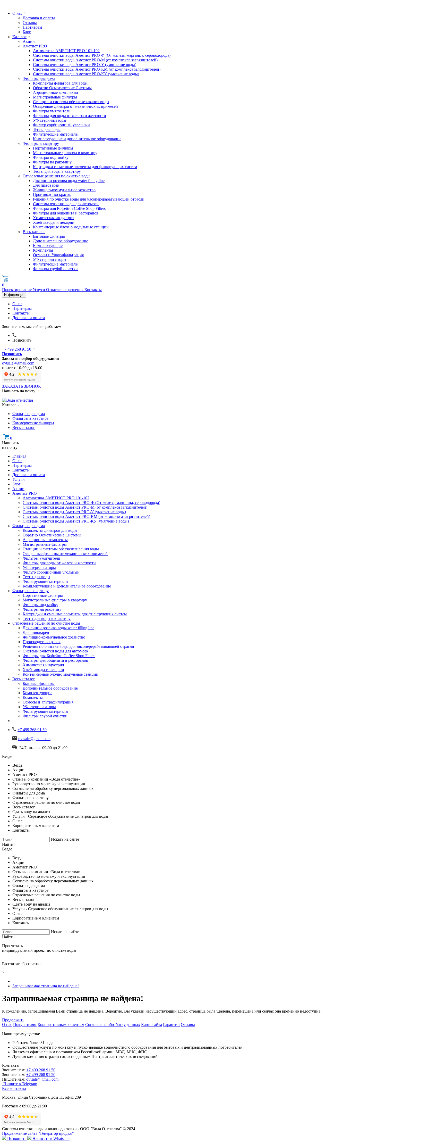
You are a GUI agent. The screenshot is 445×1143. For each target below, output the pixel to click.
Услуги (39, 289)
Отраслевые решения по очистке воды (56, 176)
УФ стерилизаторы (49, 120)
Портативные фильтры (53, 148)
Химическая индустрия (53, 218)
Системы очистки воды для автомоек (66, 204)
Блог (27, 32)
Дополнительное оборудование (60, 241)
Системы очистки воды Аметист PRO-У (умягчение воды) (84, 64)
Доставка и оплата (39, 18)
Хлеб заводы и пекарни (53, 222)
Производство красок (52, 194)
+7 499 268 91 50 (16, 349)
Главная (19, 456)
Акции (29, 41)
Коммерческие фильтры (33, 423)
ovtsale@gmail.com (18, 363)
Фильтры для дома (39, 78)
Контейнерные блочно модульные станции (71, 227)
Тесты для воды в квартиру (57, 171)
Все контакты (14, 1088)
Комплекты (43, 250)
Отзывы (30, 22)
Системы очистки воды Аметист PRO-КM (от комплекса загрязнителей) (96, 69)
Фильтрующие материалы (56, 134)
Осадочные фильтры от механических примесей (75, 106)
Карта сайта (151, 1024)
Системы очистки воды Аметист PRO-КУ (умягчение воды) (86, 74)
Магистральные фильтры (55, 97)
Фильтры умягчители (52, 111)
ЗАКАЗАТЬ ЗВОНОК (21, 386)
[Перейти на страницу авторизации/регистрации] (14, 335)
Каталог (19, 37)
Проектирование (17, 289)
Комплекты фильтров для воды (60, 83)
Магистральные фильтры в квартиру (65, 153)
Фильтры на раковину (52, 162)
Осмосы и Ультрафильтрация (58, 255)
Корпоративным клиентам (61, 1024)
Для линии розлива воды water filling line (69, 180)
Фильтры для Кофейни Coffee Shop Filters (69, 208)
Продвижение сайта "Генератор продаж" (38, 1133)
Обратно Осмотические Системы (62, 88)
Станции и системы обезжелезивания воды (71, 102)
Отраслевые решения (65, 289)
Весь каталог (34, 231)
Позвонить (21, 340)
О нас (17, 13)
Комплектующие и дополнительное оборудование (77, 139)
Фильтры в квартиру (41, 143)
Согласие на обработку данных (112, 1024)
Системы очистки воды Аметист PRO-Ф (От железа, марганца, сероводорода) (101, 55)
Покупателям (25, 1024)
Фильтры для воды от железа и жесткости (69, 115)
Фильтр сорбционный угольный (61, 125)
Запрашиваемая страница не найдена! (45, 986)
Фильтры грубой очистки (55, 269)
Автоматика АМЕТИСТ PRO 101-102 (66, 50)
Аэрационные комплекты (55, 92)
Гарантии (171, 1024)
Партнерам (32, 27)
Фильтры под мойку (51, 157)
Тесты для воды (47, 129)
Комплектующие (48, 245)
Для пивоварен (46, 185)
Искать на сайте (65, 839)
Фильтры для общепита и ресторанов (65, 213)
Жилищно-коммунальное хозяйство (64, 190)
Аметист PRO (35, 46)
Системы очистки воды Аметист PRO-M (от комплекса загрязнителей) (95, 60)
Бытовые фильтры (49, 236)
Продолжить (13, 1020)
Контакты (93, 289)
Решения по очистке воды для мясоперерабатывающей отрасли (88, 199)
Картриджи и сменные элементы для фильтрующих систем (85, 166)
